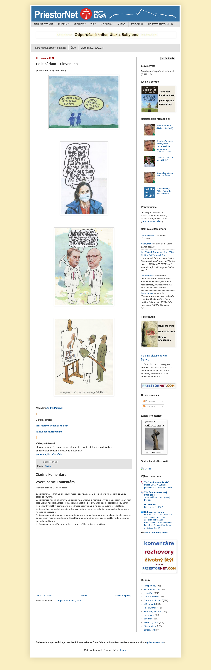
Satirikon (49, 466)
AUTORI (121, 24)
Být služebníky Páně (153, 507)
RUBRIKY (63, 24)
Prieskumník (150, 607)
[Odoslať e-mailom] (44, 462)
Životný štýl (149, 630)
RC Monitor (150, 504)
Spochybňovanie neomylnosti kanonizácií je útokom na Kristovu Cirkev (164, 146)
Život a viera (150, 626)
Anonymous (147, 243)
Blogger (122, 650)
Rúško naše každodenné (49, 431)
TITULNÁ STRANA (43, 24)
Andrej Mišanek (54, 408)
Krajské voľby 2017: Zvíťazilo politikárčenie (163, 191)
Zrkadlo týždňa (151, 622)
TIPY (93, 24)
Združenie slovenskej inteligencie (155, 493)
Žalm (73, 47)
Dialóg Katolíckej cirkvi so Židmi (164, 174)
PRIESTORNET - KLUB (160, 24)
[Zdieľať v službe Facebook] (53, 462)
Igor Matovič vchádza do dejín (52, 425)
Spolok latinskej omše (156, 532)
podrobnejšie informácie (49, 454)
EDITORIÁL (137, 24)
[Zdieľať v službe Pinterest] (56, 462)
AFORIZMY (80, 24)
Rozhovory (149, 615)
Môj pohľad (149, 604)
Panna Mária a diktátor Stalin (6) (50, 47)
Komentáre (150, 406)
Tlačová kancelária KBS (156, 482)
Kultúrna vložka (151, 589)
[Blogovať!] (47, 462)
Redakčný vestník (152, 611)
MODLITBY (106, 24)
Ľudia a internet (151, 596)
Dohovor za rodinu (154, 512)
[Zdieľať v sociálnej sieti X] (50, 462)
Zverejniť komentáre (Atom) (68, 600)
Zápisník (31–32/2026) (92, 47)
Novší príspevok (45, 595)
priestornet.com (155, 642)
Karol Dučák (147, 293)
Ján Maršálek (147, 235)
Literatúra (148, 593)
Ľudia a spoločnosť (153, 600)
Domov (83, 595)
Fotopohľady (150, 585)
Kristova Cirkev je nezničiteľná (164, 158)
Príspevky (150, 401)
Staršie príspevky (122, 595)
